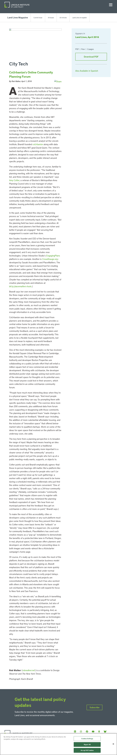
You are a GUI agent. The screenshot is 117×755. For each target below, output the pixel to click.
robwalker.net (29, 670)
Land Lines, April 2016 (87, 37)
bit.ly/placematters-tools (20, 286)
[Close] (113, 743)
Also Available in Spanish (86, 70)
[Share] (58, 81)
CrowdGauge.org (50, 259)
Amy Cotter (14, 180)
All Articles (63, 18)
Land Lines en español (79, 18)
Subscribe (94, 707)
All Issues (51, 18)
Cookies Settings (87, 739)
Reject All (87, 744)
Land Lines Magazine (17, 17)
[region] (58, 744)
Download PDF (91, 56)
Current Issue (37, 18)
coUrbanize (38, 144)
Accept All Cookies (87, 750)
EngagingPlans (53, 255)
